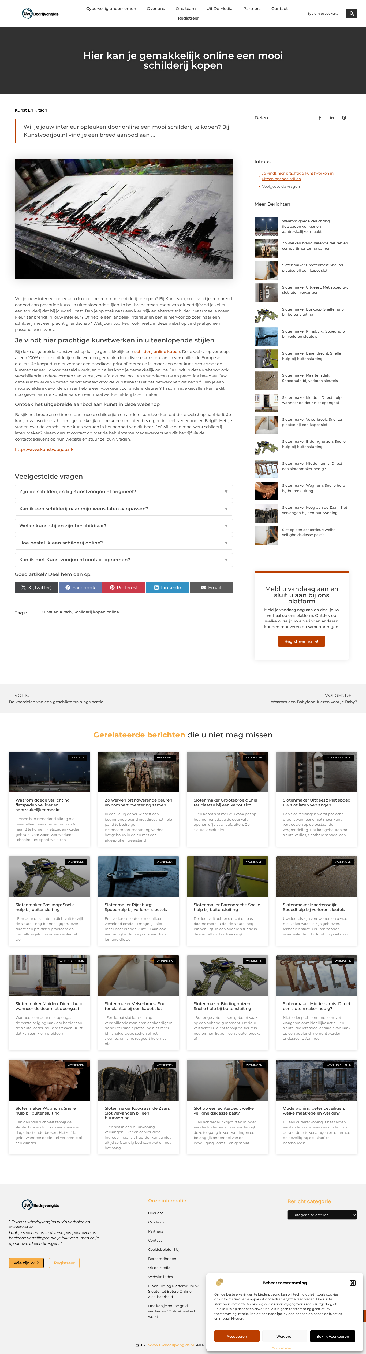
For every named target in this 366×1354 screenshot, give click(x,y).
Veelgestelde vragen (281, 186)
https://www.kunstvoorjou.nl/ (44, 449)
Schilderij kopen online (96, 612)
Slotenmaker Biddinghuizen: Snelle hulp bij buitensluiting (222, 1006)
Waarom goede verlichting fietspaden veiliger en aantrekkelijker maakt (306, 226)
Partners (252, 8)
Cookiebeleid (282, 1348)
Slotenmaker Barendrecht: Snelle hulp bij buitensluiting (227, 907)
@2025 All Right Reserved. (183, 1345)
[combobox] (325, 13)
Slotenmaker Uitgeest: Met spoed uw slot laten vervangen (316, 802)
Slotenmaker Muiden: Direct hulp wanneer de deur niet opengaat (49, 1006)
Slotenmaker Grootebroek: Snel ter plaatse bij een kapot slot (225, 802)
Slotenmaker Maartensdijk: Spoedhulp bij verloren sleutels (314, 907)
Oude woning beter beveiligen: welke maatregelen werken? (314, 1111)
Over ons (156, 8)
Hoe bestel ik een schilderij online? (124, 542)
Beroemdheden (162, 1258)
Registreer (188, 18)
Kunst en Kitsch (31, 110)
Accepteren (237, 1336)
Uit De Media (220, 8)
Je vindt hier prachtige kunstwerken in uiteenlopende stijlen (298, 176)
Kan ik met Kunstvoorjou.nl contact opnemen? (124, 559)
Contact (279, 8)
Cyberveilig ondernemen (111, 8)
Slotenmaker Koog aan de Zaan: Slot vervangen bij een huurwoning (137, 1113)
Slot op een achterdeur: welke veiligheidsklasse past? (224, 1111)
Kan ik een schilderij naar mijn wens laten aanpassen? (124, 508)
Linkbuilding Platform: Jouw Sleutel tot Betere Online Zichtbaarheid (173, 1291)
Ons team (186, 8)
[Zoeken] (351, 13)
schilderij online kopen (157, 351)
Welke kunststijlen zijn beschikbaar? (124, 525)
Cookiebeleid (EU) (164, 1249)
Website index (160, 1277)
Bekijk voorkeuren (332, 1336)
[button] (352, 1283)
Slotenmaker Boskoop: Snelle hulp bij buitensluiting (45, 907)
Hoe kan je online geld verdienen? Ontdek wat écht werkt (173, 1311)
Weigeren (285, 1336)
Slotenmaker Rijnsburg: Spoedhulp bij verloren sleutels (136, 907)
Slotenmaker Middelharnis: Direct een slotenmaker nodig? (316, 1006)
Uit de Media (159, 1268)
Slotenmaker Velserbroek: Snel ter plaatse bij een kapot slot (135, 1006)
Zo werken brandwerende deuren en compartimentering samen (138, 802)
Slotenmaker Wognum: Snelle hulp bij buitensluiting (46, 1111)
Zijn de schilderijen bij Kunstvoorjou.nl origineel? (124, 491)
